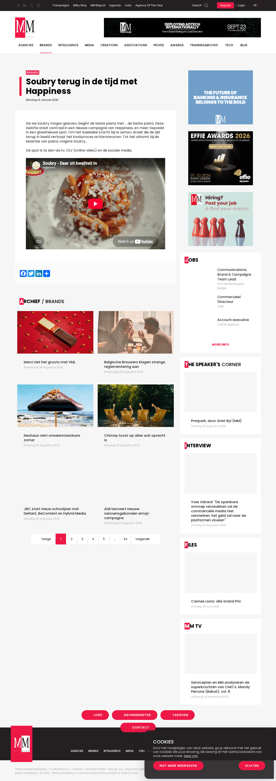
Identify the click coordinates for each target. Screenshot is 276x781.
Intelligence (68, 45)
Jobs (128, 5)
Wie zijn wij (115, 769)
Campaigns (61, 5)
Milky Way (80, 5)
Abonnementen (137, 715)
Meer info (191, 756)
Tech (229, 45)
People (159, 45)
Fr (255, 5)
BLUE (243, 45)
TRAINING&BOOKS (204, 45)
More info (220, 344)
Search (197, 5)
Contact (140, 727)
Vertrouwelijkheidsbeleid (31, 769)
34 (125, 539)
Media (89, 45)
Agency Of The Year (149, 5)
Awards (176, 45)
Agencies (25, 45)
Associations (135, 45)
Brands (46, 45)
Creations (109, 45)
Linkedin (25, 5)
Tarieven (180, 715)
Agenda (115, 5)
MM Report (98, 5)
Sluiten (252, 766)
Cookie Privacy (59, 769)
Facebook (18, 5)
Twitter (31, 5)
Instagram (38, 5)
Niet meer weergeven (178, 766)
